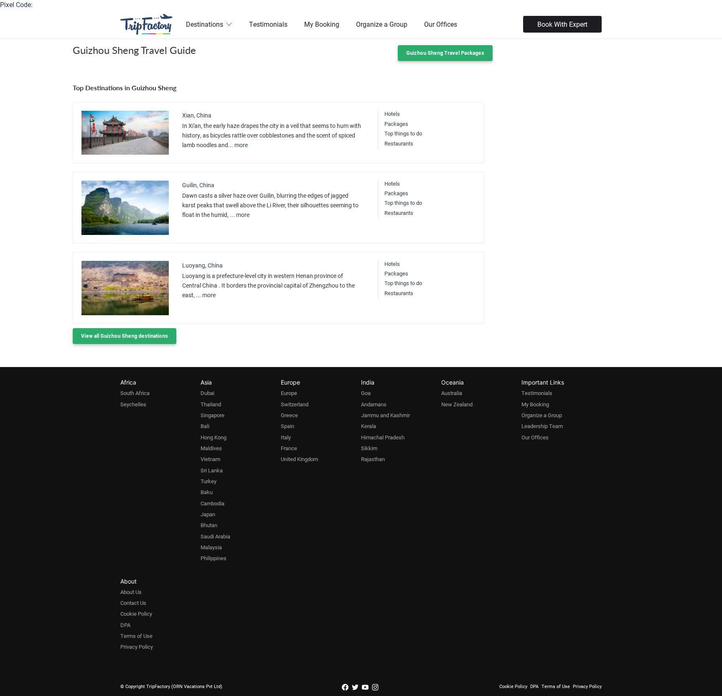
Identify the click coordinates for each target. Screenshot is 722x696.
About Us (131, 592)
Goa (366, 393)
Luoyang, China (202, 265)
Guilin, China (198, 185)
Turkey (208, 481)
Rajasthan (373, 459)
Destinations (204, 24)
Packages (396, 123)
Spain (287, 426)
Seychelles (133, 404)
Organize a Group (381, 24)
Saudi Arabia (215, 536)
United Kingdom (299, 459)
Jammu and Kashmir (385, 415)
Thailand (211, 404)
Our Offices (440, 24)
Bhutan (209, 525)
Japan (208, 514)
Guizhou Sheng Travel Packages (445, 53)
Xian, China (196, 115)
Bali (205, 426)
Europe (289, 393)
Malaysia (211, 547)
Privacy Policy (136, 646)
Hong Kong (213, 437)
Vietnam (210, 459)
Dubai (207, 393)
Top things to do (403, 133)
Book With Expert (562, 24)
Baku (207, 492)
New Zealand (457, 404)
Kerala (368, 426)
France (289, 448)
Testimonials (268, 24)
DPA (125, 625)
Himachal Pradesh (382, 437)
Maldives (211, 448)
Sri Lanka (212, 470)
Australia (451, 393)
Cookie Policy (136, 613)
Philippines (213, 558)
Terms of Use (136, 636)
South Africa (135, 393)
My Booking (321, 24)
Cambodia (212, 503)
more (241, 145)
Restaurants (398, 143)
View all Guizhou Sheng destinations (124, 336)
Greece (289, 415)
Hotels (392, 113)
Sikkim (369, 448)
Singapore (212, 415)
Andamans (373, 404)
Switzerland (294, 404)
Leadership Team (542, 426)
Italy (286, 437)
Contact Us (133, 603)
